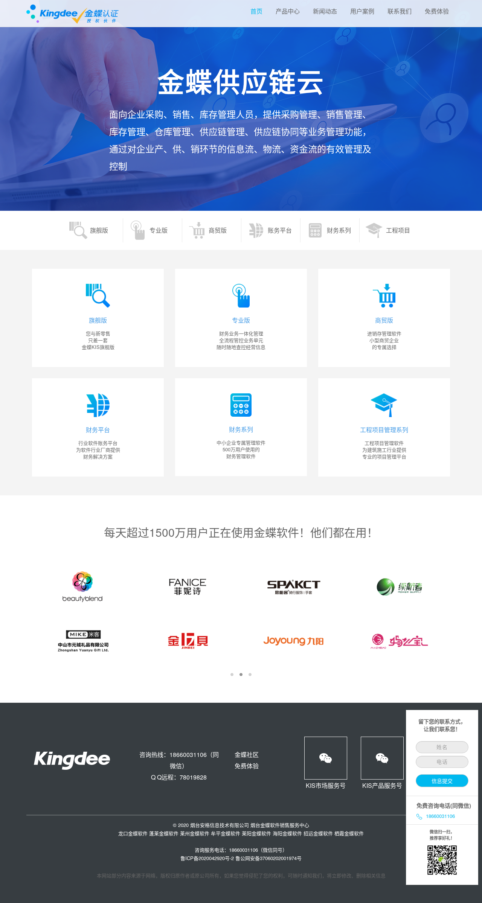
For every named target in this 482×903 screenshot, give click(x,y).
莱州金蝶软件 (194, 833)
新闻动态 (325, 11)
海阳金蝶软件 (287, 833)
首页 (256, 11)
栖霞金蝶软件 (349, 833)
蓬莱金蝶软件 (163, 833)
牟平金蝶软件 (225, 833)
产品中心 (288, 11)
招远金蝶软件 (318, 833)
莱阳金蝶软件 (256, 833)
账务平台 (280, 230)
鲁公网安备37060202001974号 (268, 858)
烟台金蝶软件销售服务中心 (279, 824)
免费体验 (437, 11)
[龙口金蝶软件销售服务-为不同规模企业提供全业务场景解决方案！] (73, 13)
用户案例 (362, 11)
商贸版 (218, 230)
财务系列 (339, 230)
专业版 (158, 230)
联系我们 (399, 11)
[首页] (98, 318)
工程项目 (398, 230)
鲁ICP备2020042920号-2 (207, 858)
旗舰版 (99, 230)
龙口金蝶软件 (133, 833)
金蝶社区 (247, 754)
